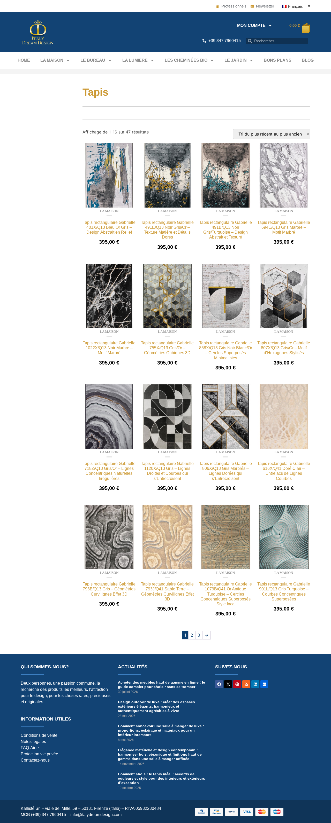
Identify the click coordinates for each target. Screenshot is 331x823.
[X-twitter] (228, 684)
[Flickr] (264, 684)
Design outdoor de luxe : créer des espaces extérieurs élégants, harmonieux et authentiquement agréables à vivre (156, 706)
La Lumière (135, 60)
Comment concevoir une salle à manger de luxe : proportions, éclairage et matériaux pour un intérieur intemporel (161, 730)
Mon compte (251, 25)
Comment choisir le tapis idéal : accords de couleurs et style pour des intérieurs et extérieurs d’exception (161, 778)
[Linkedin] (255, 684)
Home (24, 60)
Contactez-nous (35, 760)
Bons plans (277, 60)
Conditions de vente (39, 735)
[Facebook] (219, 684)
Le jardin (235, 60)
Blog (308, 60)
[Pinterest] (237, 684)
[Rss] (246, 684)
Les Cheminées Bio (186, 60)
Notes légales (33, 741)
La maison (51, 60)
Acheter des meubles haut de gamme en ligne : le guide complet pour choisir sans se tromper (161, 684)
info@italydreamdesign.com (96, 814)
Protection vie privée (39, 754)
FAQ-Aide (30, 748)
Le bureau (92, 60)
